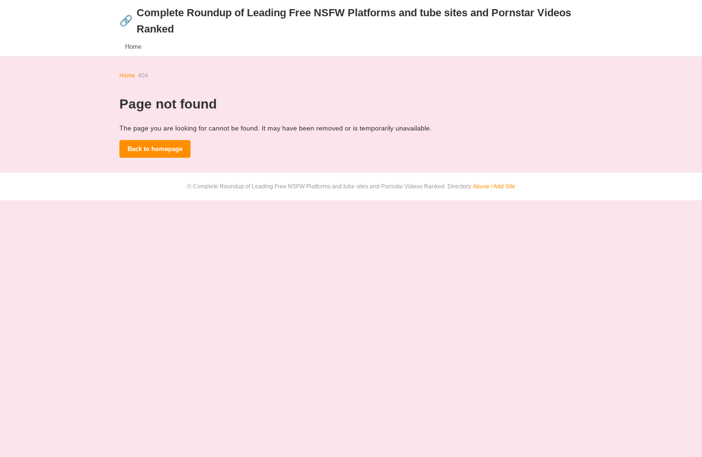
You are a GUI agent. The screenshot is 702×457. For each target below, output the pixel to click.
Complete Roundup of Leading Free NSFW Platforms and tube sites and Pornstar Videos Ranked (345, 21)
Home (133, 46)
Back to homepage (155, 148)
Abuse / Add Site (494, 186)
